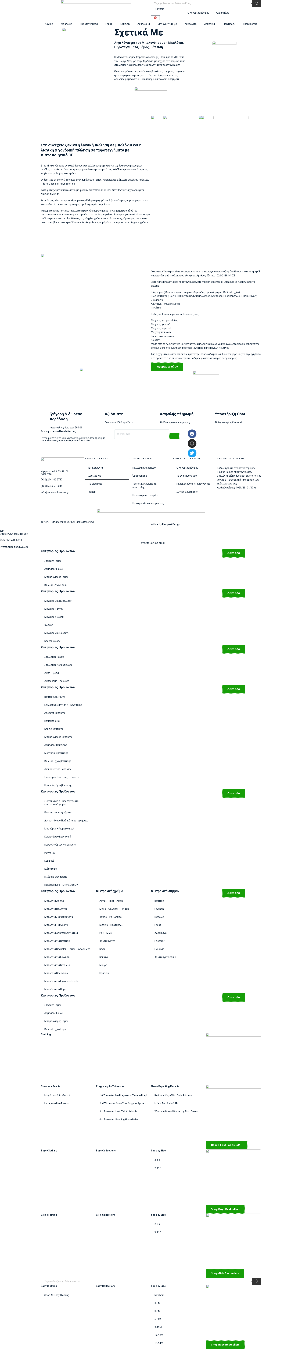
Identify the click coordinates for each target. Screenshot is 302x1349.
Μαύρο (103, 965)
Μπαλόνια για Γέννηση (57, 957)
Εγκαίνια (159, 949)
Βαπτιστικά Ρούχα (54, 696)
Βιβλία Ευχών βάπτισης (57, 761)
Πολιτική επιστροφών (145, 495)
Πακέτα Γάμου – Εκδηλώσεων (61, 884)
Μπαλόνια (66, 24)
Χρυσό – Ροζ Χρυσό (110, 917)
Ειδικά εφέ (50, 868)
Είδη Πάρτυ (229, 24)
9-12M (158, 1327)
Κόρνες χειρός (52, 641)
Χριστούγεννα (107, 941)
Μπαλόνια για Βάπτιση (57, 941)
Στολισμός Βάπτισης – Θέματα (61, 777)
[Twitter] (192, 453)
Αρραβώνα (160, 933)
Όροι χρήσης (139, 475)
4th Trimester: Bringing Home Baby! (118, 1119)
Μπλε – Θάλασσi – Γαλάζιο (114, 908)
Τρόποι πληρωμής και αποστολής (144, 485)
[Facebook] (192, 433)
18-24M (158, 1343)
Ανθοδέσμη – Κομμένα (56, 681)
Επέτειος (159, 941)
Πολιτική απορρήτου (144, 467)
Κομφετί (49, 860)
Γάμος (109, 24)
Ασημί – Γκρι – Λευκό (111, 900)
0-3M (157, 1303)
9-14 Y (158, 1167)
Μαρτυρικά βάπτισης (56, 753)
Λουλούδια (144, 24)
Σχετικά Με (94, 475)
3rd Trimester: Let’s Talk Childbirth (118, 1111)
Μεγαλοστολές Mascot (57, 1095)
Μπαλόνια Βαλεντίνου (56, 973)
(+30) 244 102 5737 (51, 479)
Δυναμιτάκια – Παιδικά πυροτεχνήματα (66, 820)
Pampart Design (171, 524)
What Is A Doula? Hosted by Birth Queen (176, 1111)
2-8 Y (157, 1159)
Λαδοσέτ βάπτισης (55, 712)
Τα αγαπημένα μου (187, 475)
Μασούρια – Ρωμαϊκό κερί (59, 828)
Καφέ (102, 949)
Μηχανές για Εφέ (167, 24)
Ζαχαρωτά (190, 24)
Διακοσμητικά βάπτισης (58, 769)
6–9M (157, 1319)
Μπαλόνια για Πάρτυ (55, 989)
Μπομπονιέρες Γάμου (56, 577)
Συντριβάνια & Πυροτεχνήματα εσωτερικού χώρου (61, 803)
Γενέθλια (159, 917)
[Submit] (174, 436)
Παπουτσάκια (52, 721)
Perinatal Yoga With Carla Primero (173, 1095)
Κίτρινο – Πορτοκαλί (111, 925)
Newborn (159, 1295)
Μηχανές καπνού (53, 608)
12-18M (158, 1335)
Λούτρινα (209, 24)
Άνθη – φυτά (51, 673)
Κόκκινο (104, 957)
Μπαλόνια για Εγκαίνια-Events (61, 981)
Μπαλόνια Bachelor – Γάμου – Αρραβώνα (67, 949)
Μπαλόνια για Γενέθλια (57, 965)
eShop (92, 491)
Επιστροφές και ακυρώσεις (148, 503)
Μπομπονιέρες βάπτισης (58, 737)
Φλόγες (48, 625)
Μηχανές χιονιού (54, 617)
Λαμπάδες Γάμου (53, 569)
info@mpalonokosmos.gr (55, 492)
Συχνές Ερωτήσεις (187, 491)
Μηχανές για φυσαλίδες (58, 600)
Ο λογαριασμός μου (187, 467)
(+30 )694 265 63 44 (11, 539)
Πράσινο (104, 973)
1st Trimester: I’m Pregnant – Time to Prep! (123, 1095)
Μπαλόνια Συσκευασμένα (58, 917)
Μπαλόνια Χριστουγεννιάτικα (61, 933)
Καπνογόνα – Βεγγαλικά (57, 836)
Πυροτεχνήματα (89, 24)
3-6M (157, 1311)
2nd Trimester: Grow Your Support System (122, 1103)
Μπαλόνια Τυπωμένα (56, 925)
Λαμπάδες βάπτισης (55, 745)
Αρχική (49, 24)
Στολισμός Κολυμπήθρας (58, 665)
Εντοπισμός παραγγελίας (14, 547)
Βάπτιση (125, 24)
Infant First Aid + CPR (166, 1103)
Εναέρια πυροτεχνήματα (57, 812)
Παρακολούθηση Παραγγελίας (193, 483)
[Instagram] (192, 443)
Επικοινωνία (95, 467)
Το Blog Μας (95, 483)
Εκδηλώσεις (250, 24)
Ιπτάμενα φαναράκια (55, 876)
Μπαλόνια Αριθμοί (54, 900)
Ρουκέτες (49, 852)
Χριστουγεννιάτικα (165, 957)
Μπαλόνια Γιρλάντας (55, 908)
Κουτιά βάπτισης (53, 729)
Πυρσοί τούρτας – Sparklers (60, 844)
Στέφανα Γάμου (53, 560)
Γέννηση (159, 908)
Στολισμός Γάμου (54, 656)
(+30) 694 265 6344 (51, 486)
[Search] (256, 3)
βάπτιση (159, 900)
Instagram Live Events (56, 1103)
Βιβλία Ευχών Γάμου (55, 585)
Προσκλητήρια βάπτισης (58, 785)
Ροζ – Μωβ (105, 933)
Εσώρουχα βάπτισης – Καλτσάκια (63, 704)
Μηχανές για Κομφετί (56, 633)
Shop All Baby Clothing (56, 1295)
